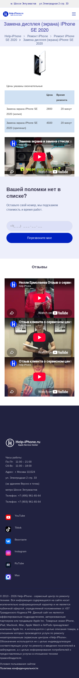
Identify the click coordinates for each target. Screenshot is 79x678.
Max (17, 575)
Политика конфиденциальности (19, 668)
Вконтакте (21, 539)
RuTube (19, 563)
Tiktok (18, 527)
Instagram (20, 551)
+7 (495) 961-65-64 (29, 495)
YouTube (20, 515)
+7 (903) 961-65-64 (29, 501)
